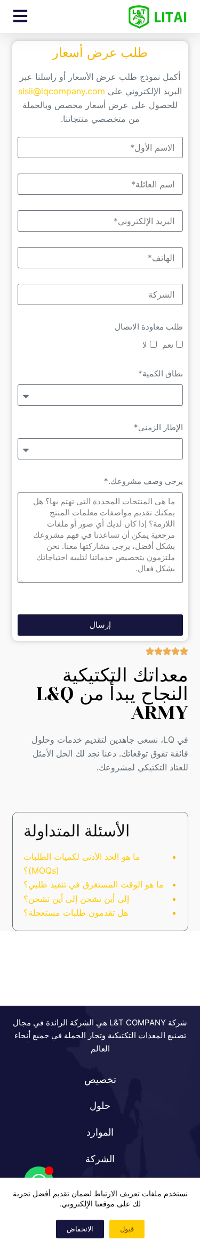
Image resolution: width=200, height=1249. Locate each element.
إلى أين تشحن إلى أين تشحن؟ (76, 898)
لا (144, 345)
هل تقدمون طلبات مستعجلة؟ (75, 912)
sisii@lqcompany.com (61, 91)
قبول (127, 1229)
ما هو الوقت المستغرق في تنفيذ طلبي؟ (93, 884)
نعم (167, 345)
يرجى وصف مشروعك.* (143, 481)
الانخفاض (80, 1229)
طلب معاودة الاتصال (149, 327)
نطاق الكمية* (160, 373)
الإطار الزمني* (158, 427)
